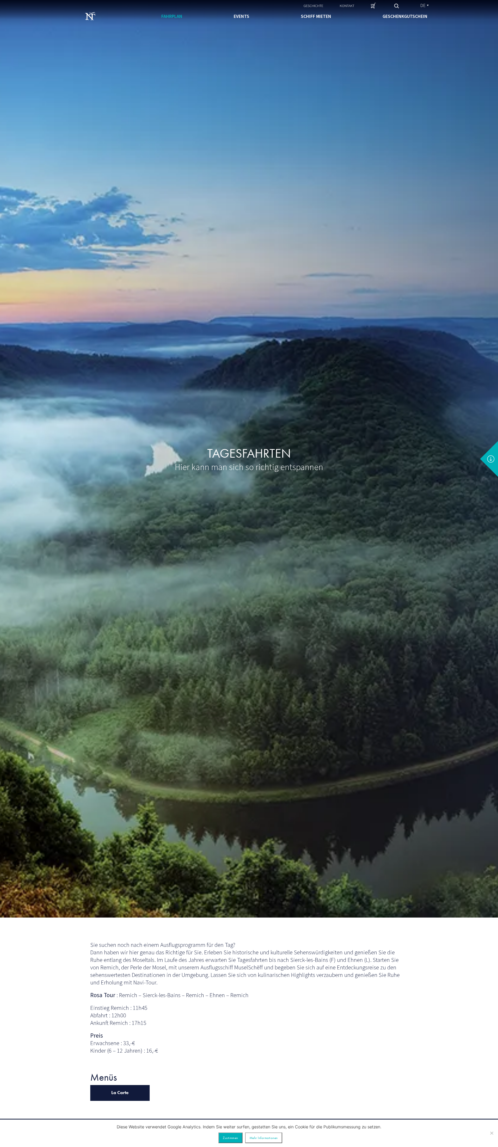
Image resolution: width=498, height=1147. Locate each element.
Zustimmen (230, 1138)
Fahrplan (171, 16)
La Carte (120, 1092)
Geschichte (313, 5)
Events (241, 16)
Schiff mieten (316, 16)
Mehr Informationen (264, 1138)
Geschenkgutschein (405, 16)
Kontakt (347, 5)
